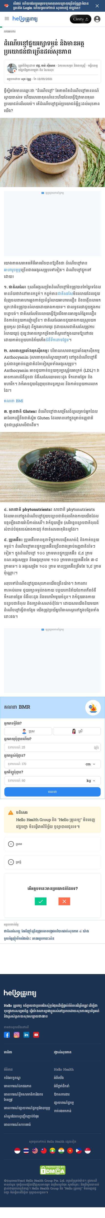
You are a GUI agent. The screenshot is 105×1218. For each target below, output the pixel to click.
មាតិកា (8, 1052)
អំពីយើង (59, 1078)
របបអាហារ (10, 31)
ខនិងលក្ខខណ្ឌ (12, 1078)
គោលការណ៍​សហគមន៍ (17, 1125)
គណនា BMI (13, 400)
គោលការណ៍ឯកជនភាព (17, 1086)
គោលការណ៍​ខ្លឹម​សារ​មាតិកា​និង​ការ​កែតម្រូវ (23, 1097)
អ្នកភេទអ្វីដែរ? (12, 723)
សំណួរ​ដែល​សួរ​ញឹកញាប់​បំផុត (21, 1116)
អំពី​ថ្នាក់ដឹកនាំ (61, 1086)
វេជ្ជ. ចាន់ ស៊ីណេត (45, 65)
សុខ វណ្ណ (26, 79)
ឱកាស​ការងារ (62, 1094)
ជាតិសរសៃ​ (65, 293)
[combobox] (90, 764)
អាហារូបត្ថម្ (12, 269)
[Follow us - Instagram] (17, 1035)
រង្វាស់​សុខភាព (62, 1052)
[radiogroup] (52, 731)
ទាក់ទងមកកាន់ (62, 1111)
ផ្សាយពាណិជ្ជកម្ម (64, 1103)
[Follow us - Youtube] (36, 1035)
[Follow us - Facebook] (7, 1035)
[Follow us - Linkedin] (26, 1035)
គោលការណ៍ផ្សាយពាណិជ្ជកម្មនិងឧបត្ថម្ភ (27, 1108)
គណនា (52, 792)
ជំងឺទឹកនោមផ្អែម (57, 339)
